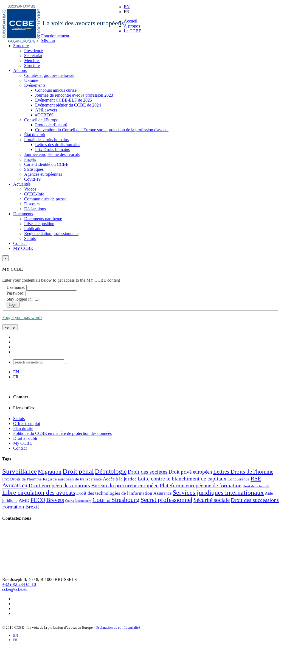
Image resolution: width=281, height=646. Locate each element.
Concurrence (238, 479)
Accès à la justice (120, 479)
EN (127, 6)
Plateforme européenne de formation (200, 485)
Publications (34, 228)
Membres (32, 60)
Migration (49, 471)
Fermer (10, 327)
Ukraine (31, 80)
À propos (132, 26)
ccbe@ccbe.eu (14, 589)
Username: (16, 287)
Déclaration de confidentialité (118, 627)
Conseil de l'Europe (41, 120)
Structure (21, 45)
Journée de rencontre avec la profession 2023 (74, 95)
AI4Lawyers (46, 110)
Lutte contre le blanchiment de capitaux (182, 479)
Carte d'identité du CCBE (46, 164)
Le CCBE (132, 31)
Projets (30, 159)
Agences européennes (43, 174)
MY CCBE (23, 248)
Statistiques (34, 169)
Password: (15, 293)
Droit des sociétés (147, 472)
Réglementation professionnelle (51, 233)
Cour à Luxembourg (78, 501)
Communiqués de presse (45, 199)
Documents (23, 213)
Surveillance (19, 471)
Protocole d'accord (51, 124)
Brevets (55, 500)
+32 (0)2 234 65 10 (19, 584)
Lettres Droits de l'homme (243, 471)
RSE (256, 478)
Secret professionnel (166, 499)
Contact (20, 243)
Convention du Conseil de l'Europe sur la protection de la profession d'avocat (101, 129)
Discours (32, 204)
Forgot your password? (22, 317)
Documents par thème (43, 218)
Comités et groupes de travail (49, 75)
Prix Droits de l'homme (22, 479)
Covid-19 (32, 179)
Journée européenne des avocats (52, 154)
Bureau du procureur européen (125, 485)
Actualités (21, 184)
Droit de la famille (256, 486)
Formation (13, 507)
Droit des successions (255, 500)
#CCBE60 (44, 115)
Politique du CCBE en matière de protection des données (62, 433)
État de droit (34, 134)
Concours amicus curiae (56, 90)
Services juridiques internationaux (218, 492)
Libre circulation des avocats (38, 492)
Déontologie (111, 471)
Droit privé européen (190, 472)
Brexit (32, 507)
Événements (34, 85)
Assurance (162, 493)
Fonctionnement (55, 35)
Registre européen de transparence (72, 479)
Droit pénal (78, 471)
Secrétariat (33, 55)
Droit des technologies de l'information (114, 493)
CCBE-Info (34, 194)
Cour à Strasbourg (115, 499)
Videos (30, 189)
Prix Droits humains (52, 149)
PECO (37, 500)
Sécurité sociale (211, 500)
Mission (48, 40)
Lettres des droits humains (57, 144)
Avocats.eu (14, 485)
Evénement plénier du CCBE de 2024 (68, 105)
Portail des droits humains (46, 139)
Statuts (30, 238)
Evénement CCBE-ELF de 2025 (63, 100)
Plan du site (23, 428)
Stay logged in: (20, 299)
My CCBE (22, 443)
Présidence (33, 50)
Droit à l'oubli (25, 438)
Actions (20, 70)
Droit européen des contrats (59, 485)
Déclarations (35, 208)
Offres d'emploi (26, 423)
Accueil (130, 21)
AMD (24, 500)
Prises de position (39, 223)
